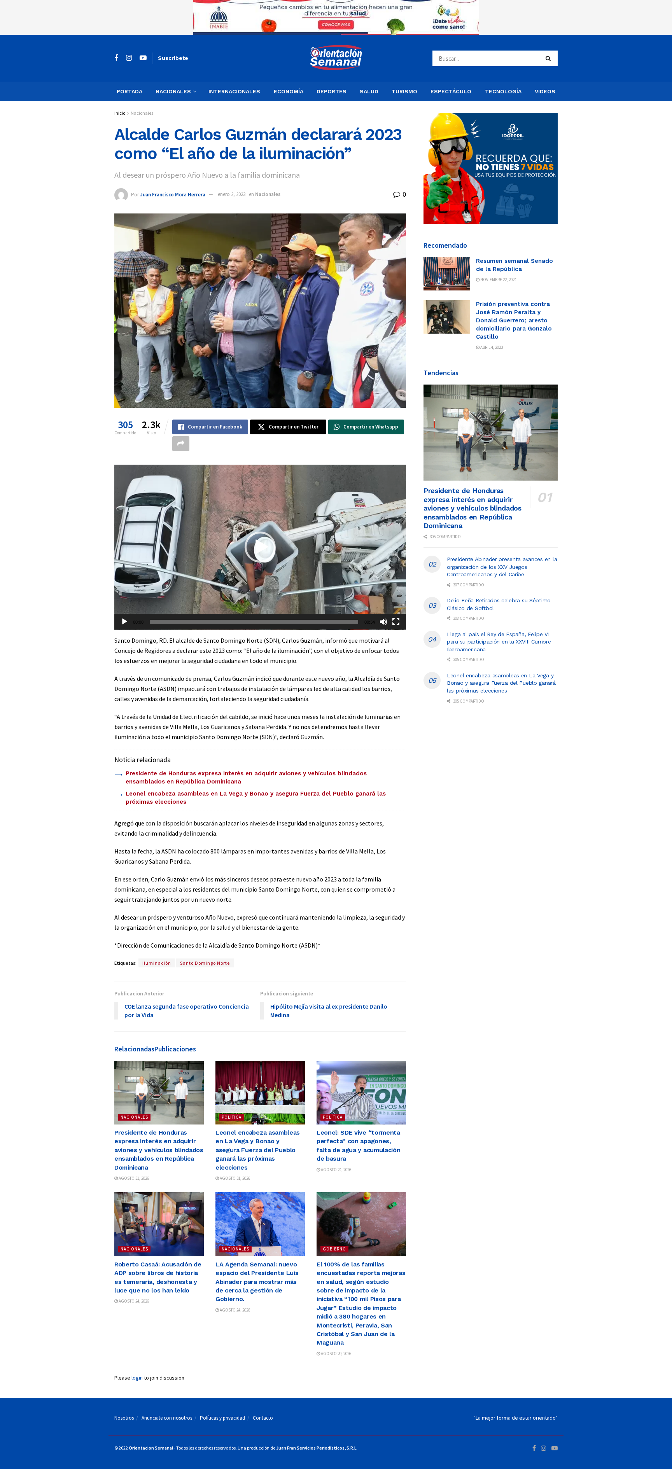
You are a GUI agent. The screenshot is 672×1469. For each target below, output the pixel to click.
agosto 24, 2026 (335, 1169)
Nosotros (124, 1418)
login (137, 1377)
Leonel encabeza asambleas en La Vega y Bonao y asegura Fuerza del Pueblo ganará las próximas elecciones (257, 1150)
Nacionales (173, 91)
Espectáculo (450, 91)
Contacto (263, 1418)
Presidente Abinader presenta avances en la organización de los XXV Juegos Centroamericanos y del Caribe (502, 566)
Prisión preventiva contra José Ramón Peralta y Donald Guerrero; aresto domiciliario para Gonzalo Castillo (514, 320)
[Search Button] (550, 58)
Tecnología (503, 91)
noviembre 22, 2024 (498, 279)
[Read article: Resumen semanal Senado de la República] (447, 273)
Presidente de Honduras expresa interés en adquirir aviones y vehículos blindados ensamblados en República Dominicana (158, 1150)
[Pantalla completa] (396, 622)
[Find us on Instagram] (129, 58)
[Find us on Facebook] (116, 58)
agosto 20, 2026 (335, 1353)
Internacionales (234, 91)
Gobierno (334, 1249)
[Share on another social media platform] (180, 443)
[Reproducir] (124, 622)
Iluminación (156, 963)
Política (232, 1117)
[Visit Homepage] (336, 58)
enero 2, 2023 (231, 194)
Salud (369, 91)
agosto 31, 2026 (133, 1178)
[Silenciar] (383, 622)
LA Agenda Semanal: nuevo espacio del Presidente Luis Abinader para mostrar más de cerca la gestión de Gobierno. (256, 1282)
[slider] (254, 622)
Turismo (404, 91)
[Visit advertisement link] (336, 17)
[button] (260, 547)
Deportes (331, 91)
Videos (545, 91)
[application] (260, 547)
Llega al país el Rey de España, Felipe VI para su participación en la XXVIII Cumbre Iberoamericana (499, 641)
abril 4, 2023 (491, 347)
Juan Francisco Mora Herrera (172, 194)
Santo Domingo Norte (205, 963)
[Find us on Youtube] (143, 58)
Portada (129, 91)
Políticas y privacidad (222, 1418)
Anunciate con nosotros (167, 1418)
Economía (288, 91)
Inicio (119, 113)
